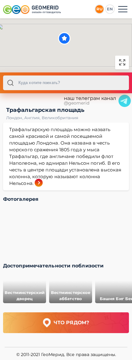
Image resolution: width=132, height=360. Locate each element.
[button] (64, 38)
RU (99, 8)
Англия (33, 117)
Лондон (15, 117)
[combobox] (66, 82)
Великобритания (60, 117)
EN (110, 8)
